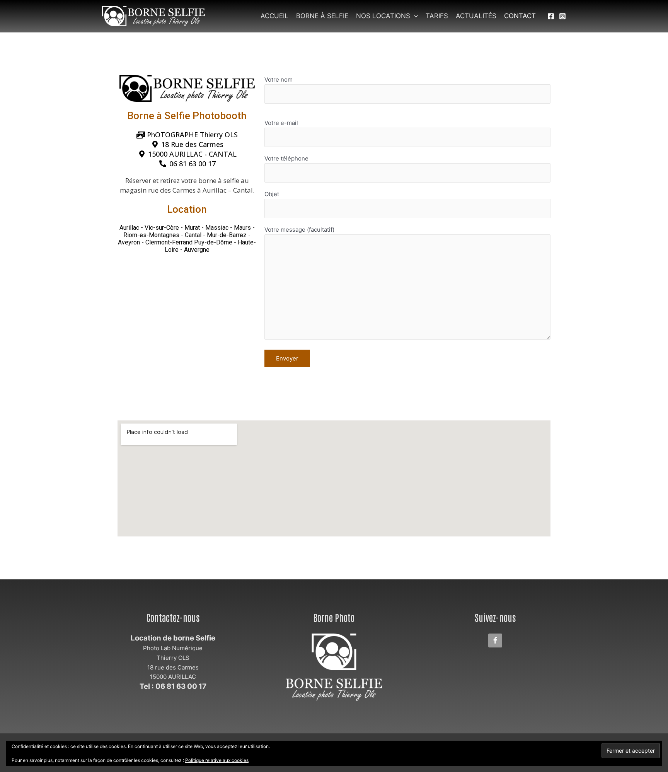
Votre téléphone (286, 158)
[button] (414, 15)
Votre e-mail (281, 122)
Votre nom (278, 79)
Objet (271, 194)
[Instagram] (562, 16)
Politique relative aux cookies (217, 760)
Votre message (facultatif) (299, 229)
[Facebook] (550, 16)
